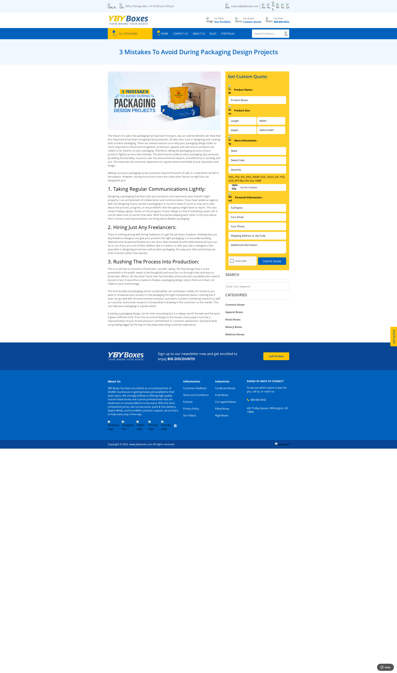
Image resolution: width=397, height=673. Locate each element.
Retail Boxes (233, 319)
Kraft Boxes (221, 395)
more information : (246, 140)
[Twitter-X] (273, 6)
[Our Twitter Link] (141, 426)
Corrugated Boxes (225, 402)
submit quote (272, 261)
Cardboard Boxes (225, 388)
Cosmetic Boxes (235, 304)
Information (191, 381)
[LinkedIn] (287, 6)
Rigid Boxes (221, 415)
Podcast (188, 402)
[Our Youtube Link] (166, 426)
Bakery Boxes (233, 327)
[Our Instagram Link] (128, 426)
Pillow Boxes (222, 408)
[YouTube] (282, 6)
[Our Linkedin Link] (175, 425)
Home (164, 33)
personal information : (249, 197)
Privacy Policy (191, 408)
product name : (243, 89)
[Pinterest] (277, 6)
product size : (242, 110)
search (232, 274)
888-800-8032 (258, 400)
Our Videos (189, 415)
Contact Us (180, 33)
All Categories (128, 33)
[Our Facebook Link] (114, 426)
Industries (222, 381)
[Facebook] (263, 6)
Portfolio (227, 33)
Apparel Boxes (234, 312)
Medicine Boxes (234, 334)
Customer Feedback (194, 388)
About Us (199, 33)
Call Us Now (276, 356)
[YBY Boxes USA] (129, 20)
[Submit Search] (286, 33)
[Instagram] (268, 6)
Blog (213, 33)
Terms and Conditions (196, 395)
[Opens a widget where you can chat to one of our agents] (385, 667)
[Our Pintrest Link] (153, 426)
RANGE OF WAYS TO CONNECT (265, 381)
